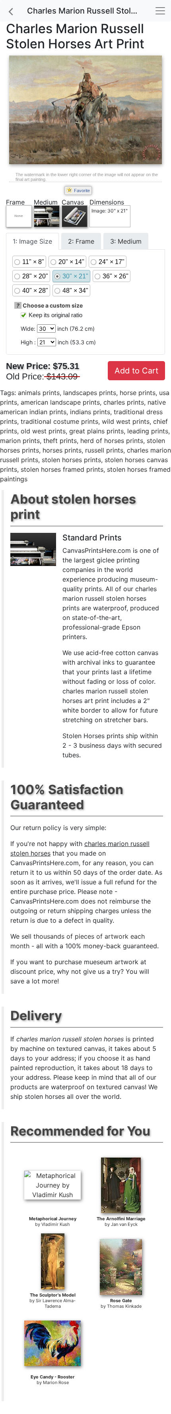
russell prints (104, 450)
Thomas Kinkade (124, 1306)
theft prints (60, 441)
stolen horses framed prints (62, 469)
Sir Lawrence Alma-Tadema (56, 1303)
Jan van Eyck (124, 1224)
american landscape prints (60, 402)
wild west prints (126, 421)
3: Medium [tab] (126, 241)
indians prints (90, 412)
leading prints (147, 431)
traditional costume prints (59, 421)
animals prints (39, 393)
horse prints (137, 393)
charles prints (123, 402)
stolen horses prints (71, 460)
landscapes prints (89, 393)
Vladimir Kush (55, 1224)
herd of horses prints (111, 441)
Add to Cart (136, 370)
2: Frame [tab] (81, 241)
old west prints (43, 431)
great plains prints (96, 431)
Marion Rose (56, 1382)
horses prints (62, 450)
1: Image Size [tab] (32, 241)
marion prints (20, 441)
